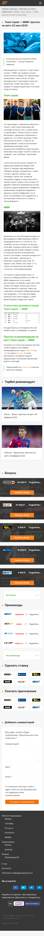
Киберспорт (7, 12)
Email (8, 776)
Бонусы (5, 854)
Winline (8, 819)
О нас (4, 863)
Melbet (8, 837)
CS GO (16, 12)
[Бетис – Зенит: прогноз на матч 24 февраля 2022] (22, 408)
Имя (8, 767)
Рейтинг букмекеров (12, 815)
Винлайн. (20, 353)
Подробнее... (35, 482)
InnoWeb (14, 923)
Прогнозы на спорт (27, 9)
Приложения (8, 842)
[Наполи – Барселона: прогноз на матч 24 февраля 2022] (22, 447)
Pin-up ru (9, 828)
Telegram (26, 367)
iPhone (8, 845)
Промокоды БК (12, 857)
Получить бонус (22, 492)
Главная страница (9, 9)
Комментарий (12, 744)
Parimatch (9, 832)
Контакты (6, 868)
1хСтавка (9, 823)
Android (8, 849)
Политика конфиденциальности (17, 873)
